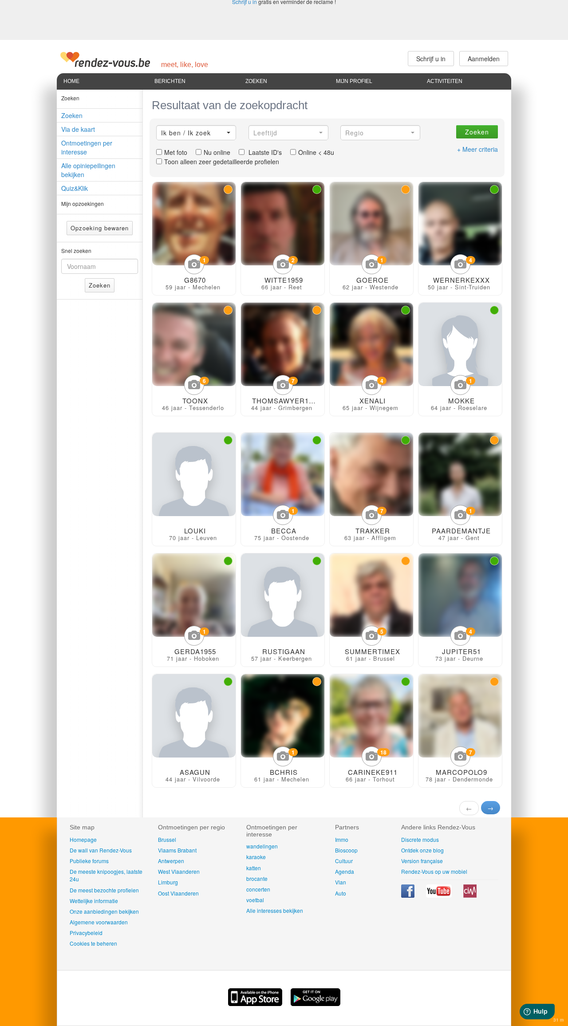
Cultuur (344, 860)
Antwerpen (171, 860)
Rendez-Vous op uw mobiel (434, 871)
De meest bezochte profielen (104, 890)
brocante (257, 878)
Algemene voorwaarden (99, 922)
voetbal (255, 900)
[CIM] (470, 895)
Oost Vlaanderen (178, 893)
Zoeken (256, 81)
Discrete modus (420, 839)
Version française (422, 860)
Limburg (168, 882)
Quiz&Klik (74, 188)
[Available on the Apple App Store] (256, 1003)
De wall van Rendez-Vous (101, 850)
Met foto (175, 152)
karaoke (256, 856)
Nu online (217, 152)
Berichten (169, 81)
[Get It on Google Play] (315, 1003)
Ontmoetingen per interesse (86, 147)
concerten (258, 889)
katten (253, 868)
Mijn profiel (354, 81)
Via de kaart (78, 129)
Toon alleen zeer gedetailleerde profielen (221, 161)
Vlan (340, 882)
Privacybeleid (86, 932)
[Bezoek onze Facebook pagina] (408, 895)
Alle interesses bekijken (274, 910)
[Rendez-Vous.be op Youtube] (439, 895)
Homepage (83, 839)
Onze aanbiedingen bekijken (104, 911)
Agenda (344, 871)
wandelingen (262, 846)
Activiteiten (444, 81)
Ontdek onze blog (422, 850)
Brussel (167, 839)
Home (71, 81)
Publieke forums (89, 860)
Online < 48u (316, 152)
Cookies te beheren (93, 943)
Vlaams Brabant (177, 850)
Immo (341, 839)
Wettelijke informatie (94, 900)
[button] (196, 132)
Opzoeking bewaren (100, 228)
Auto (340, 893)
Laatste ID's (264, 152)
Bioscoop (346, 850)
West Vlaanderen (179, 871)
